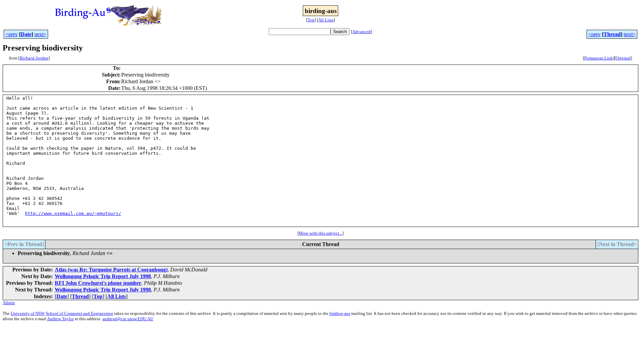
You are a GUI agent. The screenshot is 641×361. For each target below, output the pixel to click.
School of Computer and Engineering (79, 313)
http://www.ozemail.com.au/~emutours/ (73, 213)
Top (310, 19)
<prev (11, 34)
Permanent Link (598, 58)
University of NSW (28, 313)
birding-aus (340, 313)
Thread (612, 34)
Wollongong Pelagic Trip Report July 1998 (103, 276)
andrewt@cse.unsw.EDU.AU (127, 318)
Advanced (361, 31)
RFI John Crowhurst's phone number (98, 283)
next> (40, 34)
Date (26, 34)
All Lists (326, 19)
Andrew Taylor (60, 318)
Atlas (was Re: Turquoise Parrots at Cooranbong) (111, 269)
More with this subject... (320, 233)
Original (623, 58)
